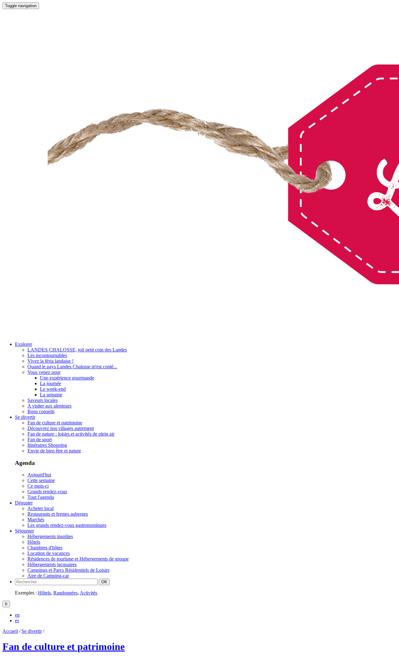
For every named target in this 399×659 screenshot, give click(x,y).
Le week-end (53, 389)
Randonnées (65, 592)
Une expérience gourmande (67, 377)
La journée (50, 383)
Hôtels (44, 592)
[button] (23, 344)
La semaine (51, 394)
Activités (88, 592)
